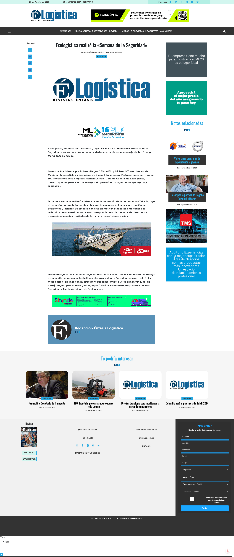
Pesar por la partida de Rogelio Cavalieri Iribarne (187, 197)
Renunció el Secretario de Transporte (47, 403)
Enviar (204, 508)
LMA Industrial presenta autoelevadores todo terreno (93, 405)
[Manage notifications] (227, 551)
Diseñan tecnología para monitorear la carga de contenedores (140, 405)
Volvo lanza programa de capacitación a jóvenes (187, 160)
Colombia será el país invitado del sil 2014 (187, 403)
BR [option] (7, 541)
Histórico (47, 398)
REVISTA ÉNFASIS (98, 519)
